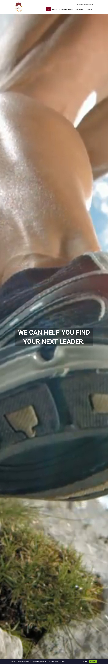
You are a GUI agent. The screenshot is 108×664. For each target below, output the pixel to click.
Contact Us (89, 9)
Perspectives (79, 9)
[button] (57, 9)
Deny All (85, 661)
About (54, 9)
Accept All (92, 661)
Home (48, 9)
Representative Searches (66, 9)
